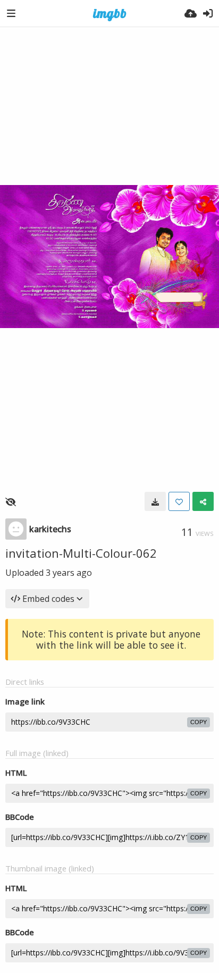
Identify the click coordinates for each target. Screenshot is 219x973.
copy (198, 722)
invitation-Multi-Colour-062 (81, 553)
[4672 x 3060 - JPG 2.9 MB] (155, 501)
